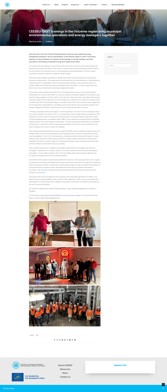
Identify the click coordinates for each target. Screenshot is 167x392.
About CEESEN (65, 365)
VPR (37, 335)
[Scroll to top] (163, 384)
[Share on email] (75, 340)
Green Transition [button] (90, 5)
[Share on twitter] (57, 340)
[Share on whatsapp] (67, 340)
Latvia (31, 335)
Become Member (118, 5)
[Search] (121, 65)
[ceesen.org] (7, 5)
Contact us (65, 377)
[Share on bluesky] (70, 340)
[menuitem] (47, 4)
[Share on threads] (60, 340)
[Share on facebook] (55, 340)
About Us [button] (46, 5)
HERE (43, 172)
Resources (65, 369)
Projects (65, 5)
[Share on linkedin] (65, 340)
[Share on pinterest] (62, 340)
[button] (132, 65)
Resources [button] (75, 5)
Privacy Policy (8, 388)
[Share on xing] (72, 340)
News (56, 5)
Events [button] (104, 5)
